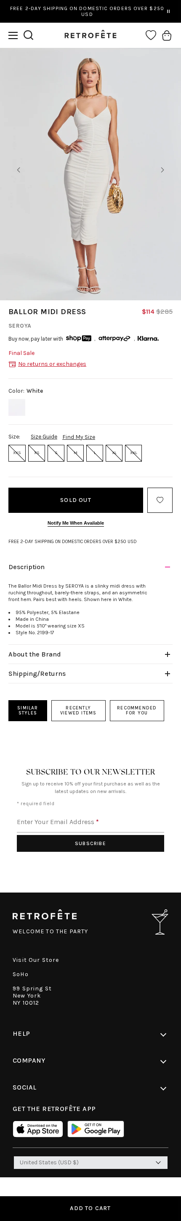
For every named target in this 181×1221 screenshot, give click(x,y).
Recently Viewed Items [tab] (78, 710)
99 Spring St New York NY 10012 (32, 995)
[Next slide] (162, 170)
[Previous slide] (18, 170)
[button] (13, 35)
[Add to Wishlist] (160, 500)
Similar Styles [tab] (27, 710)
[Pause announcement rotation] (168, 11)
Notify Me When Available (76, 522)
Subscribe (90, 843)
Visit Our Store (36, 960)
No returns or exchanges (52, 364)
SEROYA (20, 325)
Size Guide (44, 436)
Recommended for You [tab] (137, 710)
